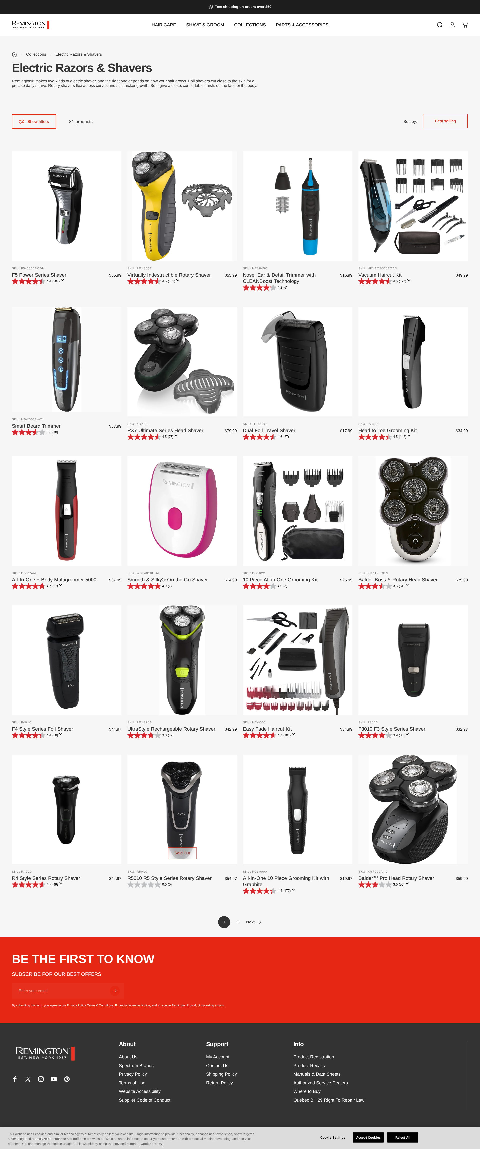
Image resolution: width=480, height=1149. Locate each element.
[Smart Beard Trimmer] (67, 359)
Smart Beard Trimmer (36, 426)
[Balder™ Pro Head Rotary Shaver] (413, 809)
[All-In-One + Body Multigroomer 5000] (67, 511)
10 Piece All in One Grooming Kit (280, 579)
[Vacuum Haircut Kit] (413, 206)
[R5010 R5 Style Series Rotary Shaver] (182, 809)
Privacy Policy (76, 1005)
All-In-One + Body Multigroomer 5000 (54, 579)
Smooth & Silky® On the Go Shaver (168, 579)
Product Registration (314, 1057)
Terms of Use (132, 1083)
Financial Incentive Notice (132, 1005)
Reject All (403, 1137)
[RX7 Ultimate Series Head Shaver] (182, 361)
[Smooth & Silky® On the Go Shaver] (182, 511)
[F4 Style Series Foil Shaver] (67, 660)
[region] (240, 1138)
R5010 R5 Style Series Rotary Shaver (170, 878)
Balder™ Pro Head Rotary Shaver (396, 878)
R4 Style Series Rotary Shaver (46, 878)
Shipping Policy (221, 1074)
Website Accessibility (140, 1091)
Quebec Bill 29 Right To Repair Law (329, 1100)
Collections (36, 54)
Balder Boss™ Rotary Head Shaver (398, 579)
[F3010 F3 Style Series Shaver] (413, 660)
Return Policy (219, 1083)
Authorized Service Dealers (321, 1083)
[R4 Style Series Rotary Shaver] (67, 809)
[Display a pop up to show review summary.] (63, 282)
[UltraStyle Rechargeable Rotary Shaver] (182, 660)
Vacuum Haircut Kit (380, 275)
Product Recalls (309, 1065)
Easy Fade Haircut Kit (267, 729)
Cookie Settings (333, 1137)
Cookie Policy (151, 1144)
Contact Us (217, 1065)
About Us (128, 1057)
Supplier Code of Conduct (144, 1100)
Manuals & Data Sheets (317, 1074)
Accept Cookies (368, 1137)
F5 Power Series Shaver (39, 275)
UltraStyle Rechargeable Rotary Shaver (172, 729)
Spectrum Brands (136, 1065)
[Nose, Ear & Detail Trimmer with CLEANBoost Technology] (297, 206)
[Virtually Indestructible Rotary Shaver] (182, 206)
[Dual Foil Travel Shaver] (297, 361)
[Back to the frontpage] (14, 54)
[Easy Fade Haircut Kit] (297, 660)
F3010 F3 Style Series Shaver (392, 729)
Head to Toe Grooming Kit (387, 430)
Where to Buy (307, 1091)
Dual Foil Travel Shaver (269, 430)
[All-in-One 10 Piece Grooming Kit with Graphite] (297, 809)
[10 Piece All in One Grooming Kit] (297, 511)
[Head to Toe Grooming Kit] (413, 361)
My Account (218, 1057)
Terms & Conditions (100, 1005)
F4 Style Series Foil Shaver (42, 729)
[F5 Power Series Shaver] (67, 206)
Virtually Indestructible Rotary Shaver (169, 275)
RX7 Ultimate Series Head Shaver (166, 430)
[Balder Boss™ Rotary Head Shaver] (413, 511)
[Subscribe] (115, 991)
